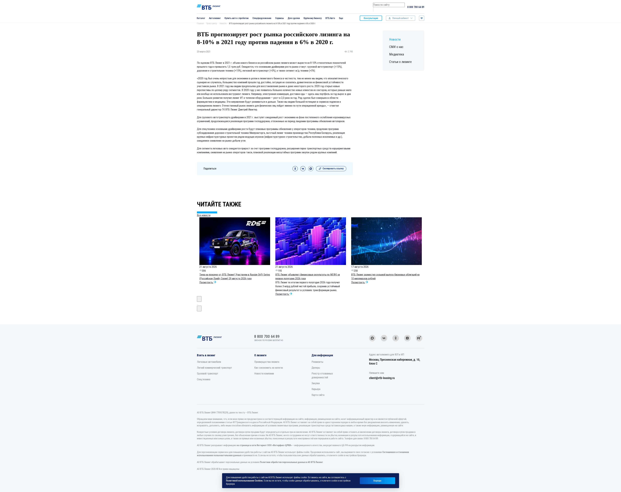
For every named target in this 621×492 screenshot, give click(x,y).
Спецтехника (203, 379)
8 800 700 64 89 (415, 7)
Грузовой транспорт (207, 373)
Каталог (201, 18)
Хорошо (377, 480)
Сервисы (279, 18)
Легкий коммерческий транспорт (214, 367)
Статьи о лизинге (400, 62)
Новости (223, 23)
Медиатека (396, 54)
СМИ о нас (396, 47)
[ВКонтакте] (303, 170)
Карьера (316, 389)
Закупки (316, 383)
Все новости (203, 215)
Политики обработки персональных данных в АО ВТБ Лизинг (291, 462)
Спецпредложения (261, 18)
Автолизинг (215, 18)
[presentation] (199, 299)
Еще (341, 18)
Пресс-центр (211, 23)
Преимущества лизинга (266, 361)
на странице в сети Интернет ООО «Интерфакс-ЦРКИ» (264, 445)
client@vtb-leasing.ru (382, 378)
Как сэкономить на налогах (268, 367)
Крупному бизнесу (313, 18)
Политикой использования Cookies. (244, 480)
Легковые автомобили (209, 361)
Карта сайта (318, 394)
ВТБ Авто (330, 18)
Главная (200, 23)
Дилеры (316, 367)
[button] (197, 304)
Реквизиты (317, 361)
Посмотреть (206, 282)
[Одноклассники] (295, 170)
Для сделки (294, 18)
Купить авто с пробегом (237, 18)
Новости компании (264, 373)
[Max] (310, 170)
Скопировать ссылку (333, 168)
